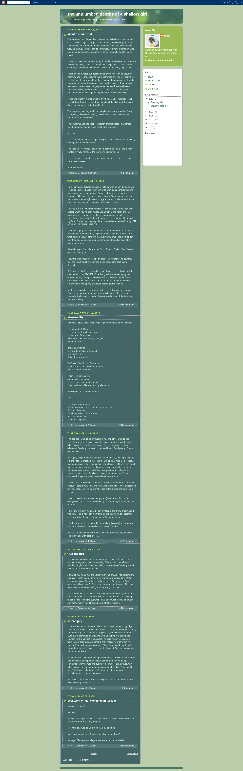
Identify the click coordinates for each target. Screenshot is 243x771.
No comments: (128, 305)
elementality (75, 317)
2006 (151, 123)
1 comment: (130, 688)
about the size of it (79, 34)
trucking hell (75, 553)
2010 (151, 99)
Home (94, 753)
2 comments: (129, 173)
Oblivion (152, 85)
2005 (151, 127)
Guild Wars (153, 89)
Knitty (150, 76)
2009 (151, 112)
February (155, 102)
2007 (151, 119)
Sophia (167, 36)
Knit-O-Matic (154, 81)
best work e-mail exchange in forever (91, 700)
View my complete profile (161, 60)
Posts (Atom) (82, 760)
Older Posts (132, 753)
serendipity (74, 621)
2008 (151, 116)
